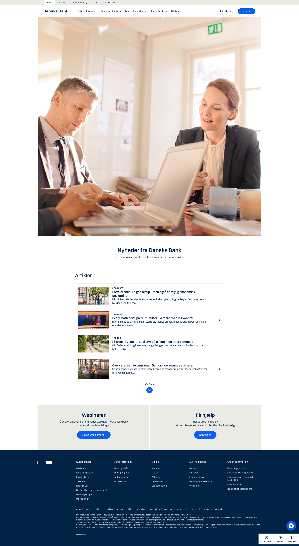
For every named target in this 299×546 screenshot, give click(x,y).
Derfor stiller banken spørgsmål (91, 490)
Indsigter (193, 472)
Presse (155, 472)
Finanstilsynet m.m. (236, 468)
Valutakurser (120, 481)
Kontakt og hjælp (84, 472)
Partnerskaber (121, 477)
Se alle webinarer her (93, 434)
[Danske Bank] (57, 11)
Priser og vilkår (121, 468)
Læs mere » (81, 535)
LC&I (96, 2)
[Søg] (231, 11)
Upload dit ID (82, 499)
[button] (80, 11)
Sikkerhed (81, 481)
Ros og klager (82, 486)
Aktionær (156, 477)
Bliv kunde (81, 468)
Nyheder (193, 468)
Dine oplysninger (84, 494)
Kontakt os (205, 434)
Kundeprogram (121, 472)
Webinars (194, 486)
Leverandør (157, 481)
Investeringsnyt (197, 477)
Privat (49, 2)
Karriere (155, 468)
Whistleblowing (234, 484)
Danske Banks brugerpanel (240, 472)
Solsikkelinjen (82, 477)
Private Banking (80, 2)
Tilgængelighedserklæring (239, 489)
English (224, 11)
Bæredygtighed (159, 486)
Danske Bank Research (200, 481)
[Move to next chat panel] (291, 525)
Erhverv (62, 2)
